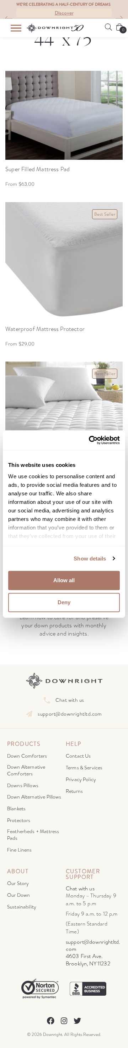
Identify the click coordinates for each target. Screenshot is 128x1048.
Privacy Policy (81, 779)
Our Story (18, 883)
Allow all (64, 580)
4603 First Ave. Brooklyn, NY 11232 (88, 960)
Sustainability (21, 907)
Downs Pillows (22, 785)
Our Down (18, 895)
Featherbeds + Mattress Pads (33, 835)
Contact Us (78, 756)
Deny (64, 602)
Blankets (16, 808)
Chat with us (69, 700)
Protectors (19, 820)
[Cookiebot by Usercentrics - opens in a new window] (90, 440)
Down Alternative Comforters (26, 770)
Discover (64, 12)
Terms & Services (84, 767)
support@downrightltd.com (70, 714)
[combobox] (5, 18)
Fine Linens (19, 850)
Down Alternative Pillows (34, 797)
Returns (74, 791)
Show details (90, 558)
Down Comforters (27, 756)
